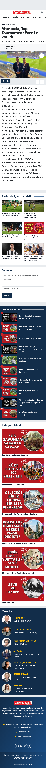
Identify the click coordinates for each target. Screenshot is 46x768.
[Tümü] (43, 611)
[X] (21, 746)
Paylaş (7, 81)
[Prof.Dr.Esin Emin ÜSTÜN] (6, 643)
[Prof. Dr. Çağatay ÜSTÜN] (6, 666)
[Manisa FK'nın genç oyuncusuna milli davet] (12, 249)
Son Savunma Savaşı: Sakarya (25, 633)
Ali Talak (17, 651)
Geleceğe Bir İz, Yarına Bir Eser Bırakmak (26, 655)
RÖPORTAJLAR (26, 758)
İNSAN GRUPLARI (20, 644)
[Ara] (42, 12)
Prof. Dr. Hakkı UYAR (22, 629)
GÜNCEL (6, 18)
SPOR (14, 24)
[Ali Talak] (6, 654)
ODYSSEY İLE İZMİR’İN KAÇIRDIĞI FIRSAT (27, 678)
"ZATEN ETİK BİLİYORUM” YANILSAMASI (24, 667)
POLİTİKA (31, 18)
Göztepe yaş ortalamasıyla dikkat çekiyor (32, 237)
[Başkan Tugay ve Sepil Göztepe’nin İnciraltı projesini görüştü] (34, 249)
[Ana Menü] (3, 12)
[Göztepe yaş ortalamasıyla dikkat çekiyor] (34, 227)
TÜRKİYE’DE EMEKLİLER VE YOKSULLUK (24, 690)
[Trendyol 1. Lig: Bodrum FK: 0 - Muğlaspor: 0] (12, 206)
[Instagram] (25, 746)
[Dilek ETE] (6, 688)
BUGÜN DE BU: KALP (22, 621)
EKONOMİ (32, 755)
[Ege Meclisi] (22, 12)
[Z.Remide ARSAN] (6, 677)
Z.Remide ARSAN (20, 674)
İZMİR (15, 18)
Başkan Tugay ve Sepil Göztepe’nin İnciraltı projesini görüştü (33, 258)
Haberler (5, 24)
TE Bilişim (28, 765)
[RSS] (29, 746)
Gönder (7, 296)
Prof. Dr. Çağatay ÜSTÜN (24, 663)
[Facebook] (17, 746)
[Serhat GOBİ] (6, 620)
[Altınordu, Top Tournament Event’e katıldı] (23, 64)
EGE (22, 18)
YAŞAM (17, 758)
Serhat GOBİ (19, 618)
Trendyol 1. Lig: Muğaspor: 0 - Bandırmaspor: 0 (31, 215)
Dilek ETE (17, 686)
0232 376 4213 (24, 732)
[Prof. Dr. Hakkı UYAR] (6, 631)
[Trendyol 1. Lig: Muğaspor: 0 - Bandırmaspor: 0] (34, 206)
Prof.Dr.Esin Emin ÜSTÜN (24, 641)
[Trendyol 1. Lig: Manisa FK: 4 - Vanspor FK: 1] (12, 227)
